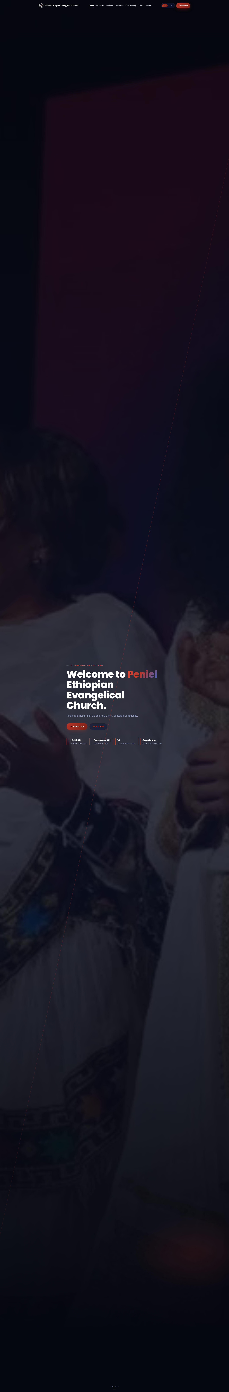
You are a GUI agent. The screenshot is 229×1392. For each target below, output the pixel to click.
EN (165, 6)
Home (91, 6)
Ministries (119, 6)
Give (140, 6)
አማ (171, 5)
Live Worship (131, 6)
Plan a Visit (98, 726)
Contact (148, 6)
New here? (183, 6)
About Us (100, 6)
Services (109, 6)
